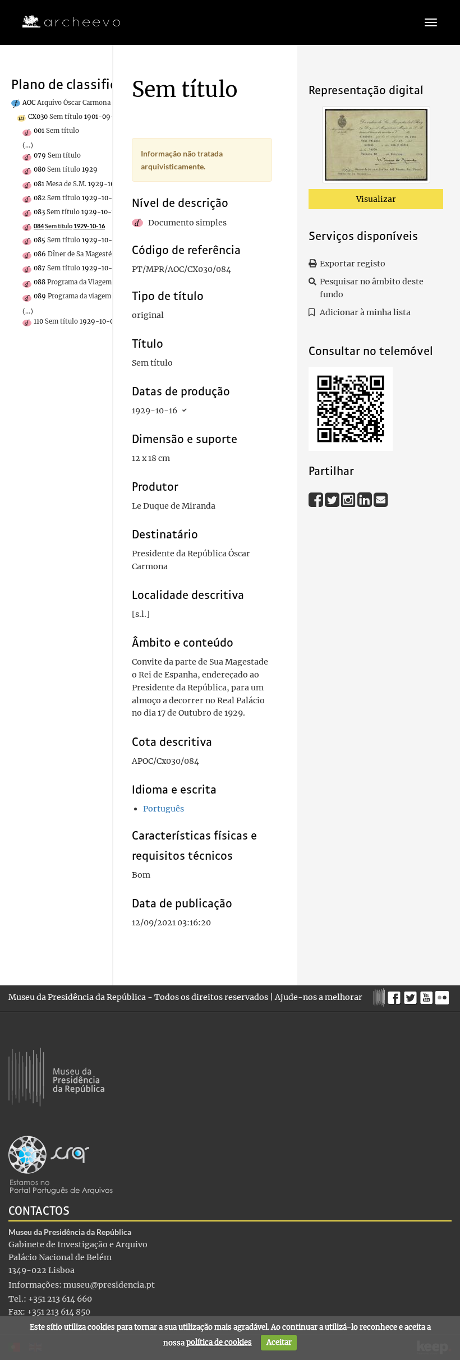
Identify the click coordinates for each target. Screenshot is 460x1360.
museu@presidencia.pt (109, 1285)
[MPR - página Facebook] (396, 994)
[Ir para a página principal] (64, 22)
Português (163, 809)
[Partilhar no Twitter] (333, 499)
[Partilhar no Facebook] (317, 499)
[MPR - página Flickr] (443, 994)
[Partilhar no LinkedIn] (365, 499)
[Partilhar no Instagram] (349, 499)
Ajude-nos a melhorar (318, 997)
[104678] (376, 147)
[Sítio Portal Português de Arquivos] (60, 1164)
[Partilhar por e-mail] (381, 499)
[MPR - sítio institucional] (381, 996)
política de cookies (219, 1342)
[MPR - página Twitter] (412, 994)
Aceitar (279, 1342)
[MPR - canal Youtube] (427, 994)
